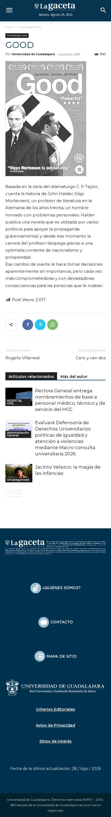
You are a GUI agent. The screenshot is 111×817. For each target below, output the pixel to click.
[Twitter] (40, 324)
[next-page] (17, 493)
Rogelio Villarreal (22, 357)
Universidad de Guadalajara (33, 54)
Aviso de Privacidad (55, 725)
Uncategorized (30, 27)
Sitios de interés (55, 741)
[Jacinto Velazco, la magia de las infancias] (18, 473)
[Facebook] (27, 324)
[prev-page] (8, 493)
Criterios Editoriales (55, 709)
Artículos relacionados (31, 376)
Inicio (9, 27)
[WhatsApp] (52, 324)
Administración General (18, 434)
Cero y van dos (91, 357)
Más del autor (74, 376)
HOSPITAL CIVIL (14, 402)
